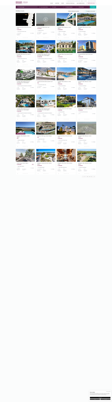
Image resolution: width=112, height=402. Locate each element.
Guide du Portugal (70, 3)
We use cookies (92, 392)
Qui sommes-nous (80, 3)
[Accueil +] (22, 3)
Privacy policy (108, 391)
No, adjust (105, 399)
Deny (95, 399)
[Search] (93, 7)
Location (57, 3)
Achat (51, 3)
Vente (62, 3)
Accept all (100, 397)
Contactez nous (91, 3)
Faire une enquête (30, 24)
